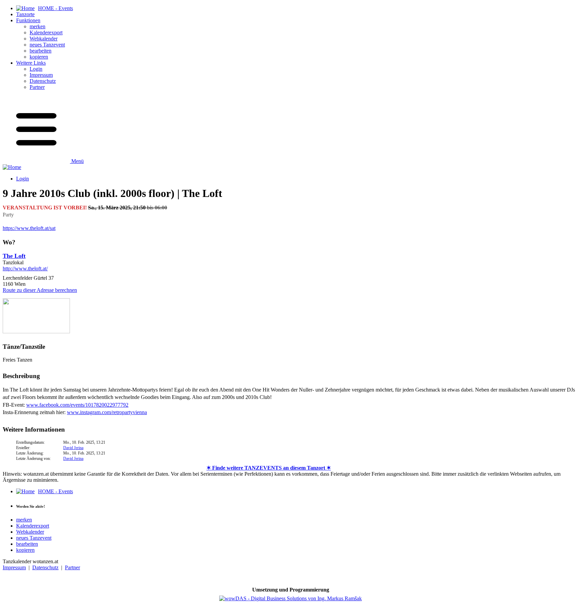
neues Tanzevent (47, 44)
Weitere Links (31, 63)
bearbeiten (40, 51)
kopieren (39, 57)
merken (37, 26)
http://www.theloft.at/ (25, 268)
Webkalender (43, 38)
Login (36, 69)
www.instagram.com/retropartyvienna (107, 412)
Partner (37, 87)
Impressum (41, 75)
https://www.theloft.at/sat (29, 228)
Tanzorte (25, 14)
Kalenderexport (46, 32)
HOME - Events (55, 491)
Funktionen (28, 20)
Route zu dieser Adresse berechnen (40, 290)
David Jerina (73, 447)
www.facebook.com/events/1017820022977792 (77, 405)
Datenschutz (43, 81)
